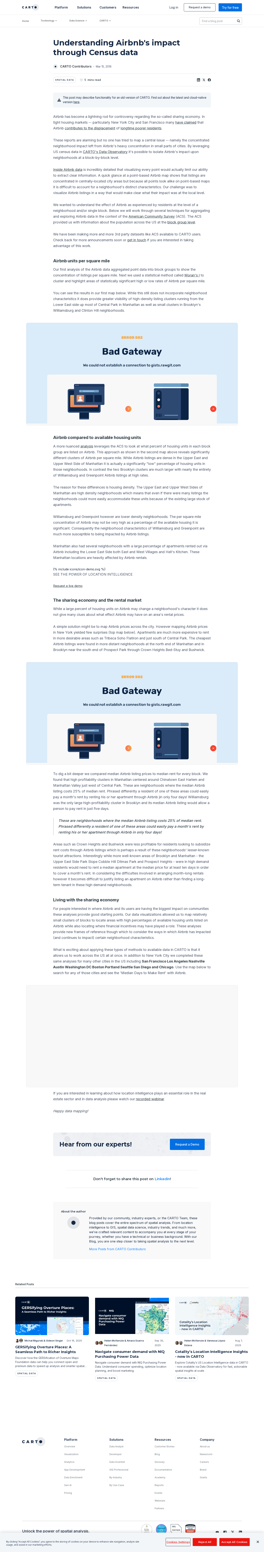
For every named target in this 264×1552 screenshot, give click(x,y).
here (76, 102)
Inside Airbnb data (67, 170)
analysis (86, 446)
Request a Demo (187, 1144)
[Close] (258, 1542)
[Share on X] (203, 79)
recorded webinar (150, 1099)
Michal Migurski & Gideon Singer (44, 1340)
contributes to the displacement (90, 128)
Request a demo (200, 7)
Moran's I (192, 275)
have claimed (185, 122)
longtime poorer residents (141, 128)
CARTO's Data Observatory (105, 152)
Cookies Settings (178, 1541)
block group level (181, 222)
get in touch (136, 240)
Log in (173, 7)
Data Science (76, 20)
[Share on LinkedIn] (198, 79)
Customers (108, 7)
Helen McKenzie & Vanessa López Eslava (204, 1343)
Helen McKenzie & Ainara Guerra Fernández (124, 1343)
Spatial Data (64, 80)
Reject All (204, 1541)
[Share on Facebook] (209, 79)
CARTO (104, 20)
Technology (47, 20)
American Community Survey (152, 216)
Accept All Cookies (234, 1541)
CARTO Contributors (76, 66)
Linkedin (162, 1179)
